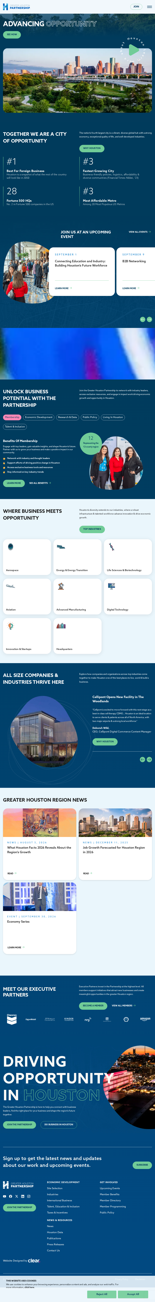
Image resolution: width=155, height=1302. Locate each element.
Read (39, 844)
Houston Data (55, 1232)
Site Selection (54, 1188)
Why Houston (92, 148)
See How (12, 35)
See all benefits (38, 483)
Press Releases (55, 1244)
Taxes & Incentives (57, 1213)
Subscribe (142, 1165)
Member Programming (113, 1207)
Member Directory (110, 1200)
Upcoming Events (110, 1188)
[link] (149, 6)
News (50, 1226)
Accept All (133, 1294)
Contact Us (53, 1251)
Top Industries (92, 529)
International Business (59, 1200)
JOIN (136, 7)
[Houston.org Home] (16, 7)
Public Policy (107, 1213)
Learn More (82, 271)
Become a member (93, 1006)
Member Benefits (109, 1194)
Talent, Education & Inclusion (63, 1207)
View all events (138, 232)
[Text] (4, 1196)
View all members (122, 1006)
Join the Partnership (19, 1125)
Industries (52, 1194)
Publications (54, 1238)
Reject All (101, 1294)
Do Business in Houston (59, 1125)
